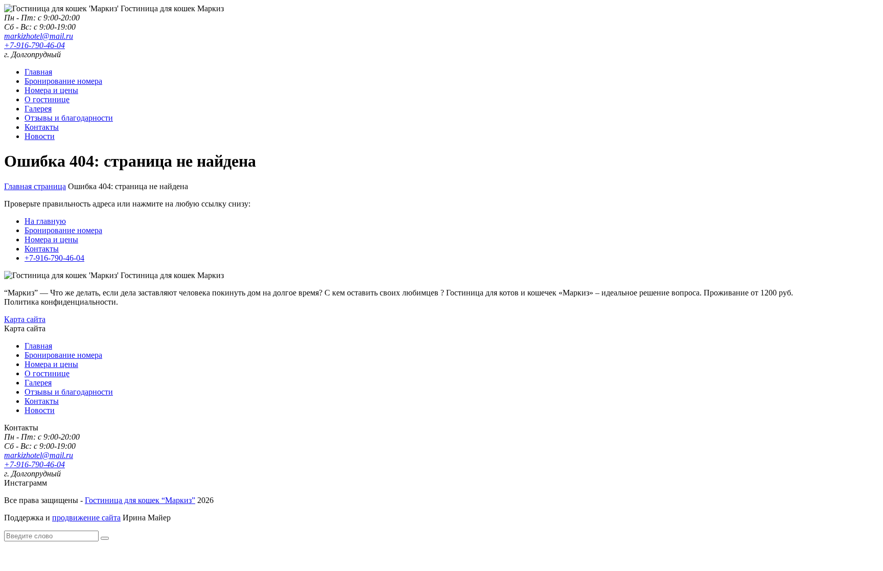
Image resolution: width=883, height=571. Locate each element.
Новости (40, 136)
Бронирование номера (63, 81)
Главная (38, 71)
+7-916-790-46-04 (34, 45)
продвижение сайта (86, 517)
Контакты (42, 127)
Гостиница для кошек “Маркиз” (140, 500)
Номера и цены (51, 90)
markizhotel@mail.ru (38, 36)
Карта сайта (24, 319)
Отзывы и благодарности (69, 117)
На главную (45, 221)
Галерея (38, 108)
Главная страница (35, 186)
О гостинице (47, 99)
